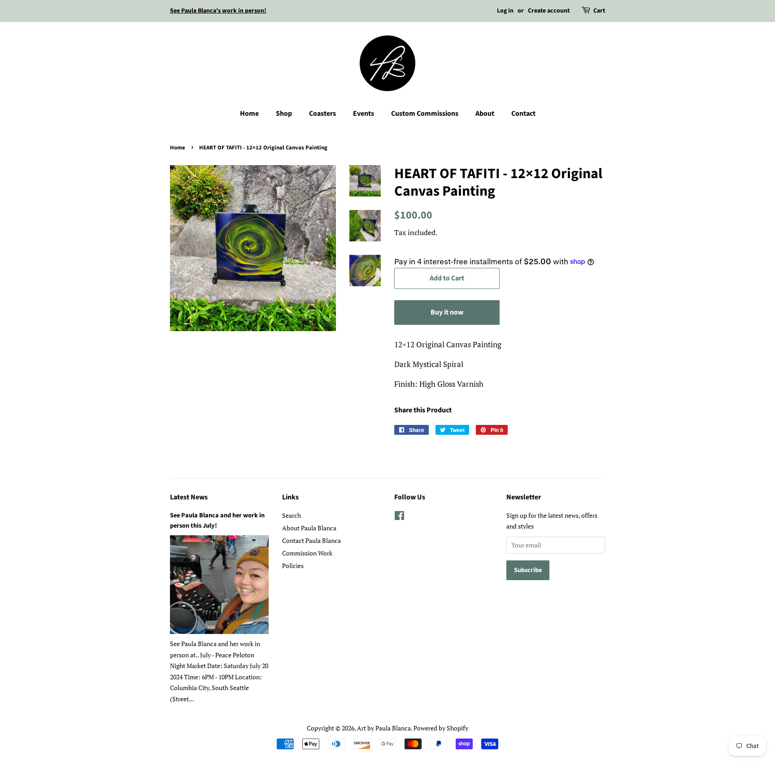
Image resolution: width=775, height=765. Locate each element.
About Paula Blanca (309, 528)
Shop (284, 113)
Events (363, 113)
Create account (549, 10)
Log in (505, 10)
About (484, 113)
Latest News (189, 497)
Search (291, 515)
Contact (523, 113)
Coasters (322, 113)
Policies (293, 565)
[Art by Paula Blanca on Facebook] (399, 517)
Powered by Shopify (441, 728)
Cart (599, 10)
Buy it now (447, 312)
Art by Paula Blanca (384, 728)
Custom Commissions (424, 113)
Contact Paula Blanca (311, 540)
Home (249, 113)
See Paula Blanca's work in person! (218, 10)
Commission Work (307, 553)
